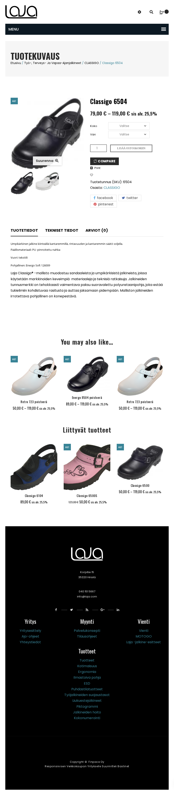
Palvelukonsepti (87, 630)
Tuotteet (87, 660)
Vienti (143, 630)
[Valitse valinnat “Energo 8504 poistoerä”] (76, 387)
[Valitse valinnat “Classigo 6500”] (129, 475)
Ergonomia (87, 671)
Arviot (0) (97, 230)
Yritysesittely (30, 630)
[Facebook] (56, 610)
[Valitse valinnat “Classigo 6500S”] (76, 485)
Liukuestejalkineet (87, 700)
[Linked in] (118, 610)
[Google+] (102, 610)
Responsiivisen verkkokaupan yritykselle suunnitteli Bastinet (87, 766)
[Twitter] (71, 610)
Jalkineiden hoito (87, 712)
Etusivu (16, 63)
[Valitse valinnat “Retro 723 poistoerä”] (23, 391)
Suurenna (45, 160)
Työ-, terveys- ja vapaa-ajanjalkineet (52, 63)
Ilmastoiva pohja (87, 677)
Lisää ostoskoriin (131, 148)
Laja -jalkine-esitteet (143, 642)
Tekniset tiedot (61, 230)
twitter (132, 197)
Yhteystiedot (30, 642)
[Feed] (87, 610)
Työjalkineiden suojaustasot (87, 694)
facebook (104, 197)
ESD (87, 683)
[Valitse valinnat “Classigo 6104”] (23, 485)
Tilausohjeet (87, 636)
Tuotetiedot (24, 230)
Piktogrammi (87, 706)
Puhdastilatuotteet (87, 689)
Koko (93, 126)
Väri (93, 134)
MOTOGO (144, 636)
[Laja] (21, 11)
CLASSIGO (91, 63)
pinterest (105, 204)
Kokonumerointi (87, 718)
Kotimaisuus (87, 666)
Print (97, 168)
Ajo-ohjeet (30, 636)
